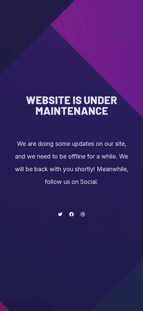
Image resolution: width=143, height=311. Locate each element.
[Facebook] (71, 214)
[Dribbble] (82, 214)
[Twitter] (60, 214)
